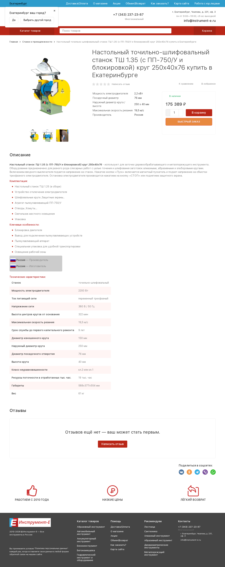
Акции (116, 3)
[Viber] (205, 472)
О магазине (100, 3)
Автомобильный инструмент (86, 533)
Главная (13, 41)
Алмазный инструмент (157, 535)
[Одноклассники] (189, 472)
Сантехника (150, 531)
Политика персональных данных (51, 548)
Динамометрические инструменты (156, 546)
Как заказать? (160, 3)
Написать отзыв (121, 84)
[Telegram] (197, 472)
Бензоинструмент (87, 545)
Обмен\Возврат (136, 3)
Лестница (149, 527)
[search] (167, 31)
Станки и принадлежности (37, 41)
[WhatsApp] (213, 472)
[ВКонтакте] (181, 472)
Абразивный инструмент (91, 527)
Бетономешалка (86, 550)
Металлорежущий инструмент (154, 553)
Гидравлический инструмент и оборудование (86, 557)
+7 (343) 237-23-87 (128, 14)
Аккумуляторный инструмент (86, 540)
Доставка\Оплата (77, 3)
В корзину (199, 112)
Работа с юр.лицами (207, 3)
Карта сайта (181, 3)
